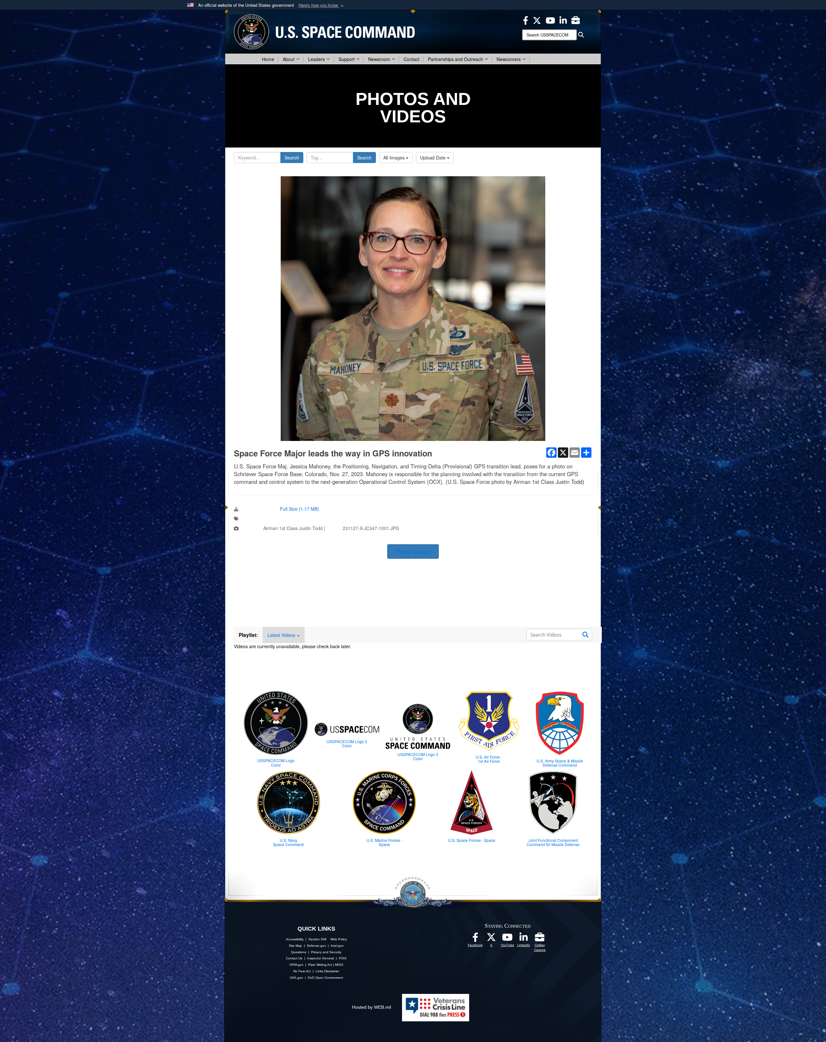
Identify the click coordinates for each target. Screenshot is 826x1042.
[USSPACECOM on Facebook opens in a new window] (525, 19)
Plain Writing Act (320, 964)
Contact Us (294, 958)
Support (346, 59)
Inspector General (320, 958)
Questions (298, 952)
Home (268, 59)
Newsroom (379, 59)
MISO (339, 964)
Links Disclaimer (327, 971)
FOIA (343, 958)
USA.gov (296, 977)
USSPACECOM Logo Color (276, 762)
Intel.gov (337, 945)
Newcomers (509, 59)
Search (292, 157)
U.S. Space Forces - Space (471, 840)
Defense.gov (316, 945)
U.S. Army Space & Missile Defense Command (560, 763)
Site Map (295, 945)
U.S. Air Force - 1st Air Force (489, 759)
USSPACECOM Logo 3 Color (418, 756)
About (289, 59)
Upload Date (433, 157)
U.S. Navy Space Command (288, 842)
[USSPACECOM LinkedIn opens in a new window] (563, 19)
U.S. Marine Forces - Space (384, 842)
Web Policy (338, 939)
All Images (394, 157)
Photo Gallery (413, 552)
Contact (411, 59)
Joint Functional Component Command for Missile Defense (553, 842)
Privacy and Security (326, 952)
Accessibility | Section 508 (306, 939)
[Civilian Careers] (540, 939)
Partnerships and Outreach (455, 59)
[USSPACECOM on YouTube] (550, 19)
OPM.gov (296, 964)
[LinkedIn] (524, 939)
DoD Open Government (325, 977)
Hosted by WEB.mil (371, 1007)
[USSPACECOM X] (537, 19)
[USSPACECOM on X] (491, 939)
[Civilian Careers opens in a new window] (575, 19)
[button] (321, 5)
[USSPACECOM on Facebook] (475, 939)
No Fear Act (302, 971)
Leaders (316, 59)
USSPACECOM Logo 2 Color (347, 743)
